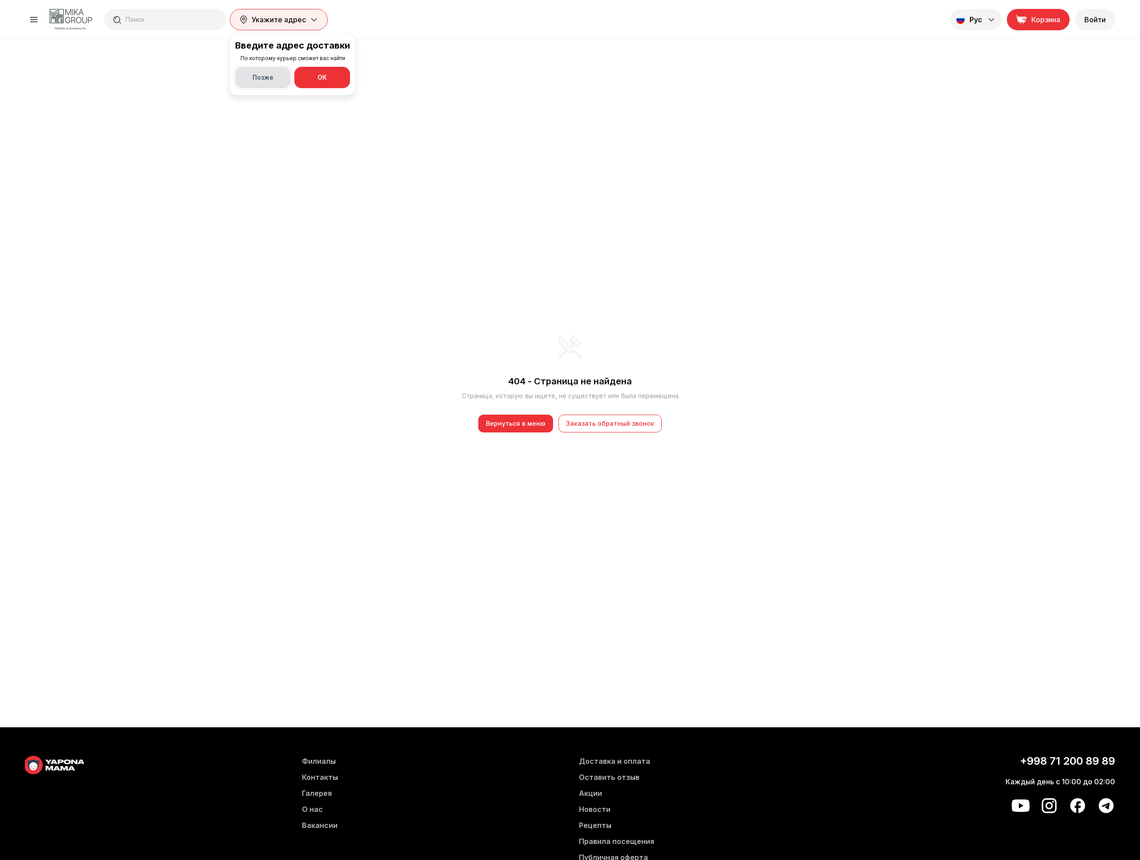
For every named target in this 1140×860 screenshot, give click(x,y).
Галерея (317, 793)
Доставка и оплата (614, 761)
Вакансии (320, 825)
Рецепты (595, 825)
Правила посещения (616, 841)
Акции (590, 793)
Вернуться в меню (516, 423)
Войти (1095, 19)
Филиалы (319, 761)
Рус (975, 19)
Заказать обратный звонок (610, 423)
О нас (312, 809)
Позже (262, 77)
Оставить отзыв (609, 777)
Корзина (1045, 19)
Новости (595, 809)
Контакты (320, 777)
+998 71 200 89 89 (1067, 760)
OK (322, 77)
